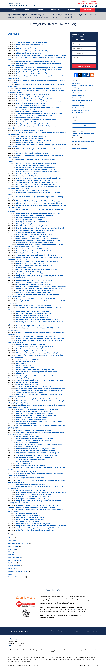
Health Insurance (14, 566)
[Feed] (92, 75)
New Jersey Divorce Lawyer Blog (21, 4)
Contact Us (87, 9)
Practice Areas (55, 9)
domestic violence (14, 560)
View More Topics (77, 113)
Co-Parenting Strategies (79, 148)
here (65, 601)
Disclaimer (59, 631)
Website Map (77, 631)
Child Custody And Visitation (18, 543)
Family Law (12, 563)
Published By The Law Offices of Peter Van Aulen (88, 4)
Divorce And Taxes (14, 557)
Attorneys (40, 9)
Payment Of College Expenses (18, 571)
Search (84, 125)
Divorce (11, 555)
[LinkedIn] (84, 75)
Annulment (12, 541)
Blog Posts (94, 631)
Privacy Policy (68, 631)
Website (26, 9)
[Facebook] (76, 75)
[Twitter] (80, 75)
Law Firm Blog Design (89, 665)
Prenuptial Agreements (16, 577)
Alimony (11, 538)
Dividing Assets (13, 552)
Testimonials (72, 9)
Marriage (11, 568)
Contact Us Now (84, 66)
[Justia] (88, 75)
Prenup (10, 574)
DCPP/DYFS (12, 549)
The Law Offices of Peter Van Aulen (29, 665)
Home (14, 9)
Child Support (13, 546)
